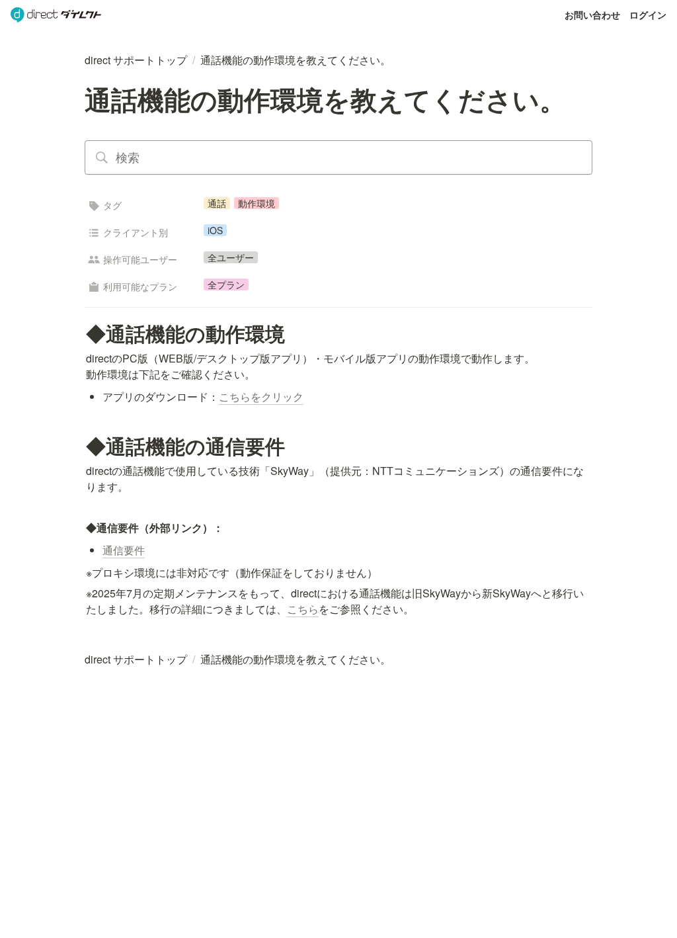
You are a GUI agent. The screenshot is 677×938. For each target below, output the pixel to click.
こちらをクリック (261, 396)
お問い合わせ (592, 14)
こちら (303, 609)
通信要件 (123, 550)
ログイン (647, 14)
